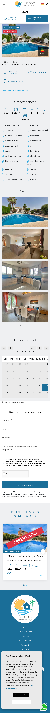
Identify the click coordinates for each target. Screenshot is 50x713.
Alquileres (25, 640)
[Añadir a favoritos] (44, 551)
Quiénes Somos (25, 632)
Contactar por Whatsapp (14, 402)
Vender (25, 645)
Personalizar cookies (21, 702)
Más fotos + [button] (25, 325)
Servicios (25, 649)
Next (46, 41)
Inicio (25, 627)
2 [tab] (26, 585)
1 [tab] (23, 585)
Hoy (32, 348)
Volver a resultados (17, 90)
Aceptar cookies (21, 695)
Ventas (25, 636)
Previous (5, 41)
